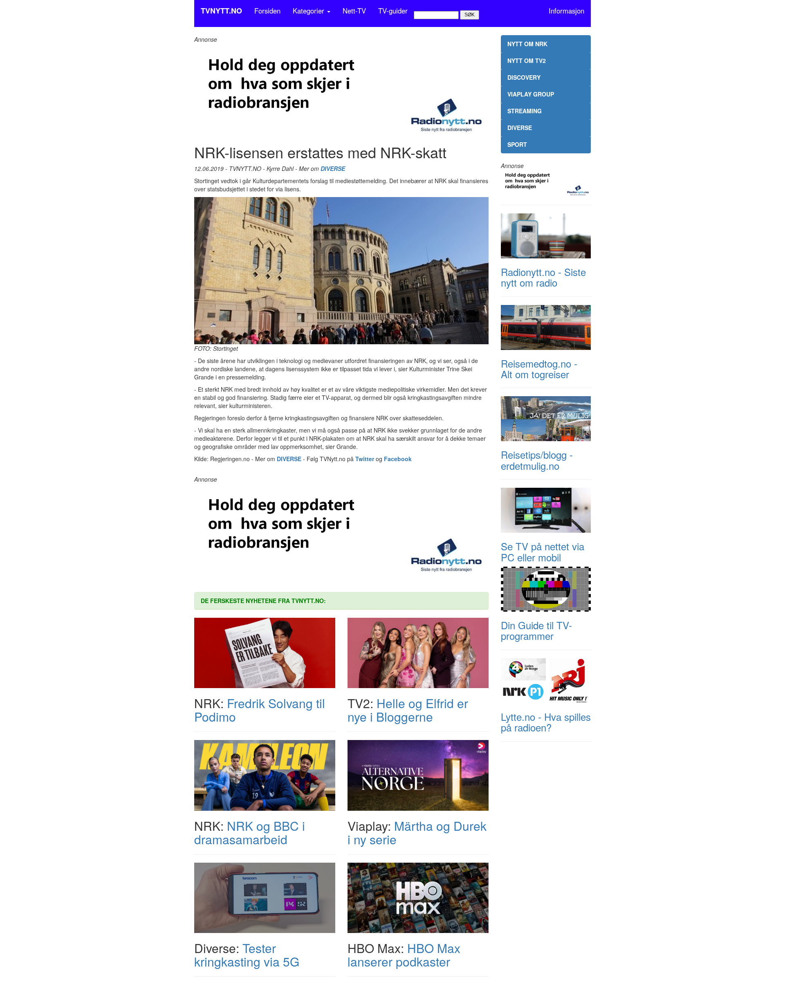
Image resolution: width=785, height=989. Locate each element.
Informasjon (566, 11)
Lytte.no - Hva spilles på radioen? (546, 721)
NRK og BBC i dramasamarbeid (249, 832)
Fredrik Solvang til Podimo (259, 709)
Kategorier (309, 11)
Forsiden (267, 11)
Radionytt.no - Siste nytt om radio (543, 277)
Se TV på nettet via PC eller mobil (542, 551)
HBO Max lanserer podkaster (404, 954)
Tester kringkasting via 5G (246, 954)
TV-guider (393, 11)
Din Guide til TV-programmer (536, 630)
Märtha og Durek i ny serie (417, 832)
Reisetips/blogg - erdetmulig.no (537, 459)
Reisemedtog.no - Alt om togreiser (539, 368)
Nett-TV (354, 11)
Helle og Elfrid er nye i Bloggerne (408, 709)
